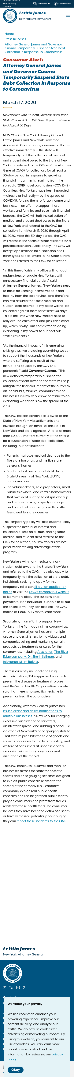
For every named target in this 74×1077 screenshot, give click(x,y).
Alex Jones (45, 652)
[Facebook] (24, 987)
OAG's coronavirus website (49, 592)
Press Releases (15, 39)
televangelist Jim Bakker (20, 662)
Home (9, 34)
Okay (15, 1070)
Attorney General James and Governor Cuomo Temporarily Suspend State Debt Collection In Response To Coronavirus (35, 48)
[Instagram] (18, 987)
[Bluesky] (11, 987)
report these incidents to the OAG (41, 821)
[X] (4, 987)
